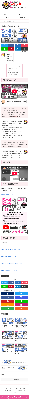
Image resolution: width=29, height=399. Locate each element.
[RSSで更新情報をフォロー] (21, 308)
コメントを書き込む (14, 379)
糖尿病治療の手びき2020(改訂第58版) (10, 249)
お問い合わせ (8, 388)
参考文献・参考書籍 (12, 74)
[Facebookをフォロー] (7, 297)
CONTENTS (12, 66)
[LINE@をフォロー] (21, 301)
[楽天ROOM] (21, 304)
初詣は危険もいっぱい (13, 68)
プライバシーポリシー (21, 388)
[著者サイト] (7, 293)
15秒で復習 (10, 70)
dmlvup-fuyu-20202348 (5, 194)
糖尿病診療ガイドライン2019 (8, 256)
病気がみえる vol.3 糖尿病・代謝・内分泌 (11, 263)
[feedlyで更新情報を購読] (7, 308)
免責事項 (14, 392)
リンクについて (7, 390)
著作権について (21, 390)
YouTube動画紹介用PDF (13, 72)
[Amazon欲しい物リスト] (7, 304)
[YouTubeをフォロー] (7, 301)
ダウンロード (14, 194)
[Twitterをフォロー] (21, 293)
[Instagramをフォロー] (21, 297)
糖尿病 (7, 276)
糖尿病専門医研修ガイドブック (9, 270)
